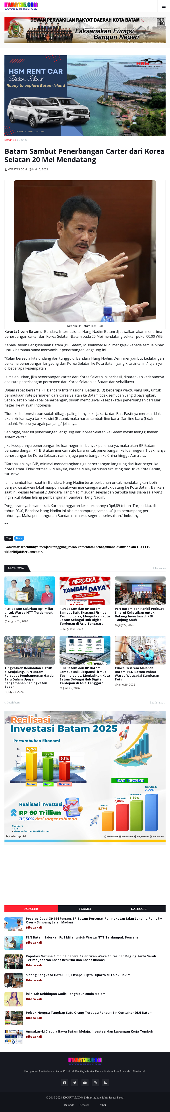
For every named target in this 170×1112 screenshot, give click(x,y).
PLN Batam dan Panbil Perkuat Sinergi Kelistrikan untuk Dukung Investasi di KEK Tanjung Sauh (139, 614)
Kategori (139, 908)
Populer (31, 908)
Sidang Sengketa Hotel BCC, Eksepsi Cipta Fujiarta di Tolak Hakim (78, 975)
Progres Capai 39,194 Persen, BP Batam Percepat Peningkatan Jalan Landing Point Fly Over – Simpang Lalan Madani (94, 920)
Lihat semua (159, 568)
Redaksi (84, 1104)
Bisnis (23, 140)
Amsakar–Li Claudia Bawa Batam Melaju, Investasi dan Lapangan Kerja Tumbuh (89, 1031)
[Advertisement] (37, 875)
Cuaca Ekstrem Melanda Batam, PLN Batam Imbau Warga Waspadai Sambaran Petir (137, 673)
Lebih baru (13, 702)
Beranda (10, 140)
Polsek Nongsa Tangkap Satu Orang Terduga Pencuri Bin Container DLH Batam (89, 1013)
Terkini (85, 908)
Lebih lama (156, 702)
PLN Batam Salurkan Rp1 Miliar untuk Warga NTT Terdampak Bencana (28, 612)
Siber (103, 1104)
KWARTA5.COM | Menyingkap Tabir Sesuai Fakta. (93, 1097)
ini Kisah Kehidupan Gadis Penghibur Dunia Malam (66, 994)
